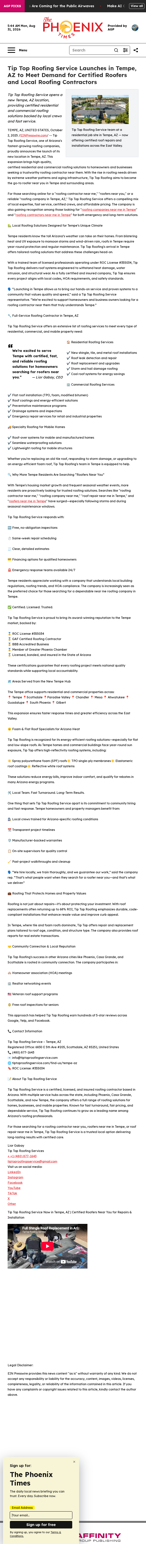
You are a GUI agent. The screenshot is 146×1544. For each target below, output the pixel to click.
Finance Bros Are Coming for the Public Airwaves (51, 6)
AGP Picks (12, 6)
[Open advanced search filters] (125, 50)
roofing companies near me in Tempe (109, 209)
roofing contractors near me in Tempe (43, 215)
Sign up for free (41, 1524)
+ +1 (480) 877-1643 (22, 1156)
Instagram (15, 1177)
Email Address (22, 1508)
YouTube (14, 1188)
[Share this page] (135, 50)
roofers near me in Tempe (27, 501)
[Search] (116, 50)
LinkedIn (14, 1172)
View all (137, 6)
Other (12, 1204)
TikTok (12, 1193)
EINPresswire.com (33, 135)
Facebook (15, 1183)
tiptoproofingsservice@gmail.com (32, 1161)
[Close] (74, 1462)
